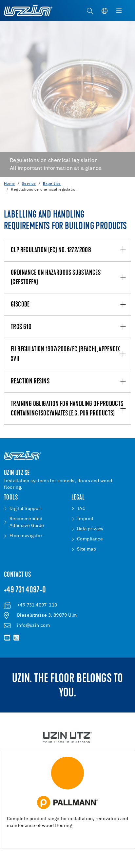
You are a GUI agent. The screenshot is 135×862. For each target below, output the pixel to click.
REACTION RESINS (30, 381)
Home (9, 184)
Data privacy (90, 529)
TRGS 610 (21, 327)
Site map (86, 549)
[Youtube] (7, 638)
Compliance (90, 539)
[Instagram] (16, 638)
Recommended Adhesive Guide (27, 522)
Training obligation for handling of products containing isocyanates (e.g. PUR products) (67, 409)
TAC (81, 508)
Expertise (52, 184)
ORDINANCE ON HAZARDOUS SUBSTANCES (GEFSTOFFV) (56, 278)
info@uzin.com (33, 625)
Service (29, 184)
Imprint (85, 519)
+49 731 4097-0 (25, 590)
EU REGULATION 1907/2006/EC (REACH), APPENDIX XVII (65, 354)
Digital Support (26, 508)
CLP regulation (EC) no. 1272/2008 (51, 250)
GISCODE (20, 304)
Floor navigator (26, 536)
